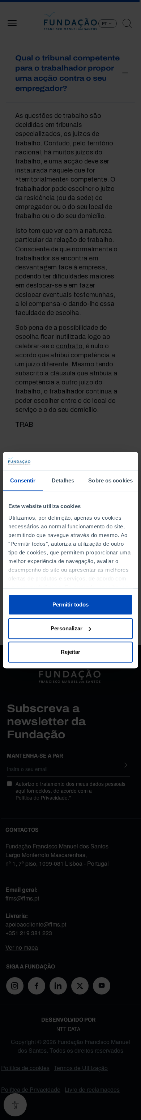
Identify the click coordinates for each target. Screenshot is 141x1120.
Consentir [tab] (22, 480)
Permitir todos (70, 604)
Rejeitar (70, 652)
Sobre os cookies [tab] (110, 480)
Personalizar (66, 628)
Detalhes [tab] (63, 480)
